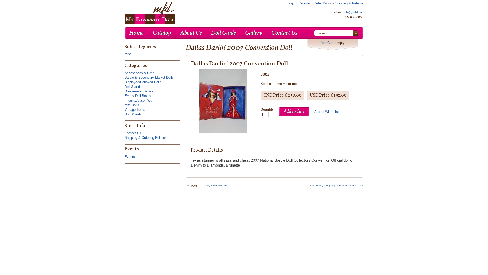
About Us (191, 33)
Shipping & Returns (349, 3)
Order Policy (323, 3)
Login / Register (299, 3)
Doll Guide (223, 33)
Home (136, 33)
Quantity (267, 109)
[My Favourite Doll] (150, 13)
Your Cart (326, 43)
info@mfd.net (353, 12)
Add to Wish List (326, 112)
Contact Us (284, 33)
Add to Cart (294, 111)
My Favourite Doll (217, 185)
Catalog (161, 33)
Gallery (253, 33)
